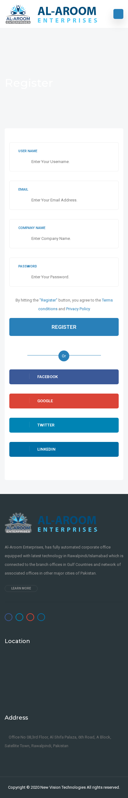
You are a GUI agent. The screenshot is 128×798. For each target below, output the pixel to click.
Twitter (45, 425)
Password (27, 266)
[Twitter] (19, 617)
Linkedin (46, 449)
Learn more (21, 588)
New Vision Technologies (63, 787)
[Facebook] (8, 617)
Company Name (31, 228)
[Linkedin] (41, 617)
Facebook (47, 376)
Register (64, 327)
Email (23, 189)
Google (45, 401)
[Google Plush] (30, 617)
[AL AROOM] (51, 14)
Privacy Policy (78, 308)
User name (27, 151)
